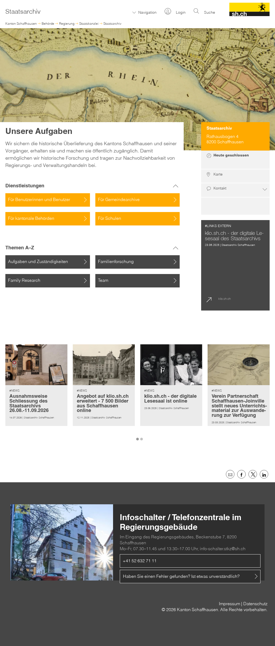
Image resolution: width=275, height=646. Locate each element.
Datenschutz (255, 603)
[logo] (249, 14)
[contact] (235, 190)
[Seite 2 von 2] (142, 436)
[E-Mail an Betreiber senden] (230, 474)
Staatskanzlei (89, 23)
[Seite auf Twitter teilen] (252, 474)
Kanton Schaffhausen (21, 23)
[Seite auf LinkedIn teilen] (264, 474)
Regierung (66, 23)
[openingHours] (235, 160)
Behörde (48, 23)
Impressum (229, 603)
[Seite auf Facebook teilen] (241, 474)
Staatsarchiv (112, 23)
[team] (235, 206)
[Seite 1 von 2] (138, 436)
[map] (235, 176)
